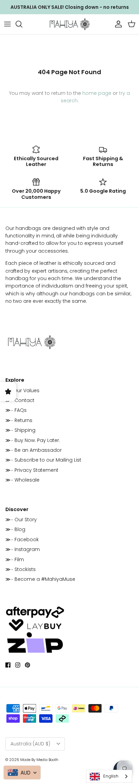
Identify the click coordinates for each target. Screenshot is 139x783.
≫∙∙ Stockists (20, 569)
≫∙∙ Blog (15, 529)
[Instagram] (17, 665)
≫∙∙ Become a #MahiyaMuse (40, 579)
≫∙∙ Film (14, 559)
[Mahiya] (69, 24)
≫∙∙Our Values (22, 390)
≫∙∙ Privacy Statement (31, 470)
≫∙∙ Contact (19, 400)
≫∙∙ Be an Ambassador (33, 450)
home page (96, 93)
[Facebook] (7, 665)
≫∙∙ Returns (18, 420)
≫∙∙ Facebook (22, 539)
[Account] (116, 24)
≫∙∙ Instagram (22, 549)
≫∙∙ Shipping (20, 430)
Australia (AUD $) (30, 743)
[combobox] (109, 776)
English (110, 776)
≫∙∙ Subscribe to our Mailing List (43, 460)
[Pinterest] (27, 665)
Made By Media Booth (39, 759)
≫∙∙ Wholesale (22, 480)
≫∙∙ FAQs (16, 410)
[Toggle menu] (7, 24)
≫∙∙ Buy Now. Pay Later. (32, 440)
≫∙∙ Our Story (21, 519)
